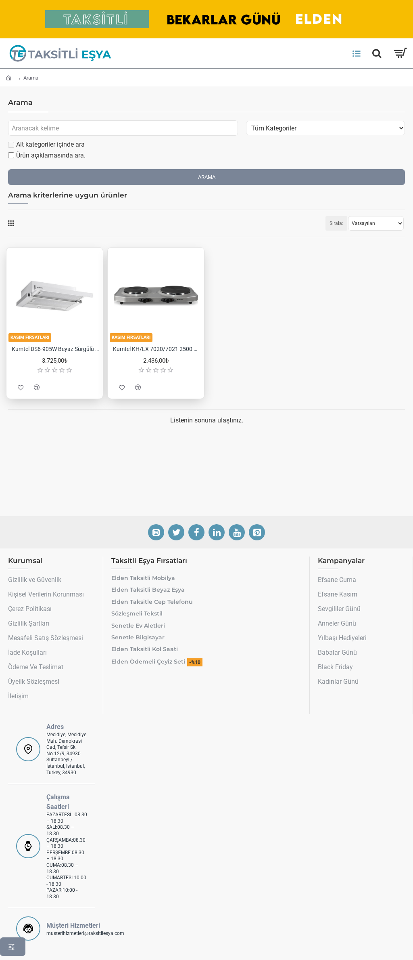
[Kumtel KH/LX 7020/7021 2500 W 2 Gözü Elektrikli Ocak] (156, 296)
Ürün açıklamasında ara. (51, 155)
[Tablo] (11, 223)
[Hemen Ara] (377, 53)
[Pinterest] (257, 532)
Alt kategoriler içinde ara (50, 144)
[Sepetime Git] (400, 53)
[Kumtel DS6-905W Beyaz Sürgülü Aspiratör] (55, 296)
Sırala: (336, 223)
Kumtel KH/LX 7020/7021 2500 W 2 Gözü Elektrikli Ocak (157, 349)
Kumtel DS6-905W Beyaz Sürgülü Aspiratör (56, 349)
